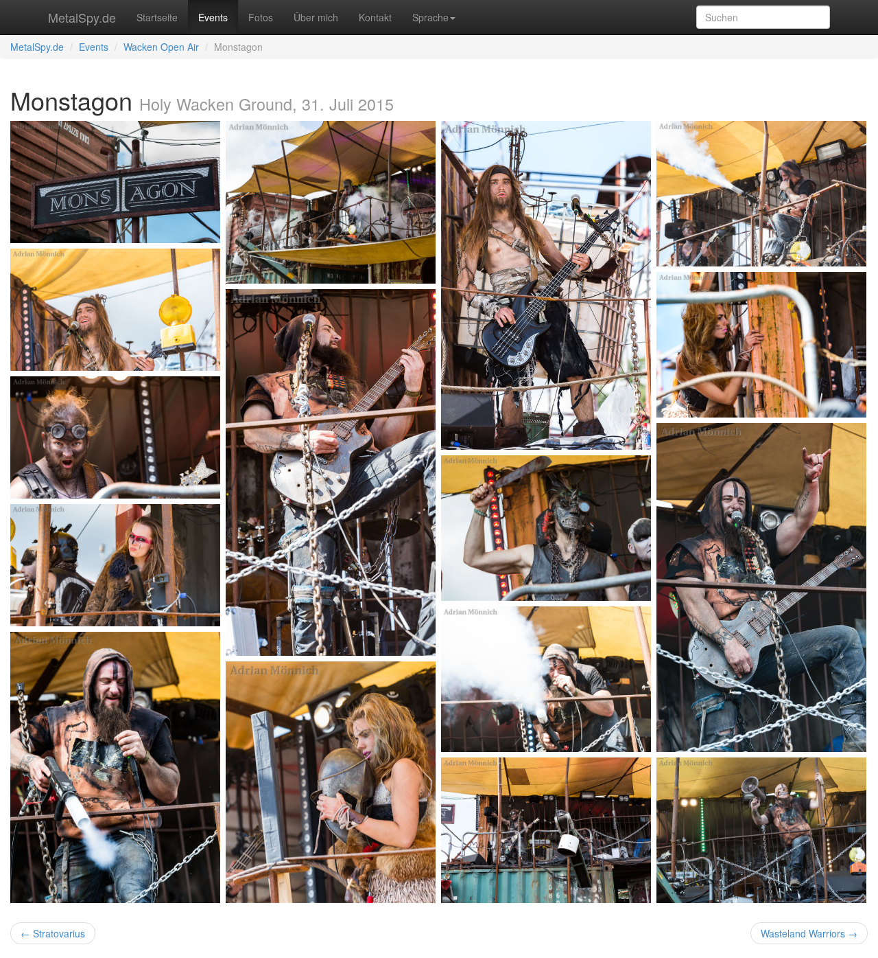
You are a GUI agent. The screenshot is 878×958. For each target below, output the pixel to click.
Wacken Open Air (161, 47)
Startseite (157, 17)
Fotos (260, 17)
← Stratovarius (53, 933)
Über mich (316, 17)
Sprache (430, 17)
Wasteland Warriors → (809, 933)
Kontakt (375, 17)
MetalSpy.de (82, 17)
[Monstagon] (115, 182)
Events (213, 17)
